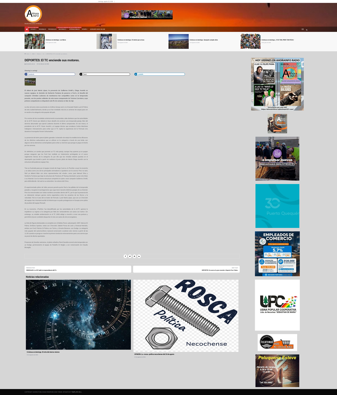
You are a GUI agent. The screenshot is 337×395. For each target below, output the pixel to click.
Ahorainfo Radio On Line (97, 29)
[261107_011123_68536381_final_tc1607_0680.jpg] (30, 82)
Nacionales (63, 28)
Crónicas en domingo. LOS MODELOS (273, 40)
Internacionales (75, 28)
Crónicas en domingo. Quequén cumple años (132, 40)
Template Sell (76, 392)
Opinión (84, 29)
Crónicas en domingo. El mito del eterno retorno (43, 352)
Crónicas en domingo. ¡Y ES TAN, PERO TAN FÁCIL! (206, 40)
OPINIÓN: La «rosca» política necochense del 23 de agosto (154, 354)
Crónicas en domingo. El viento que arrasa (59, 40)
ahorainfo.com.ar (30, 64)
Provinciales (52, 29)
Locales (34, 28)
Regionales (42, 29)
